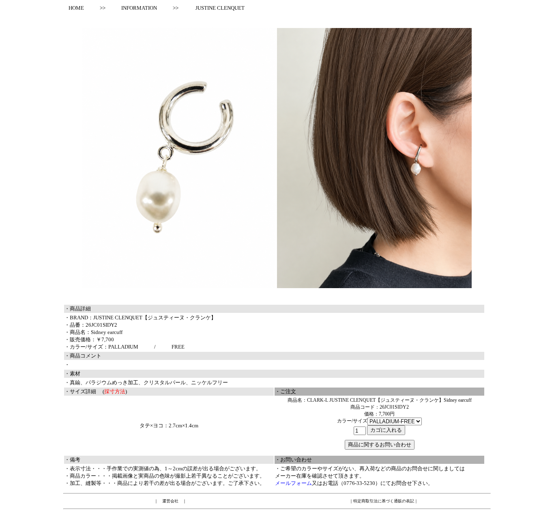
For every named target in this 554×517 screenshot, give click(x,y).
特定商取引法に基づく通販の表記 (383, 501)
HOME (73, 8)
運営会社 (170, 501)
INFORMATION (139, 8)
